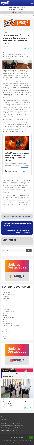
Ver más (17, 177)
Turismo (5, 336)
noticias (16, 209)
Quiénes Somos (6, 417)
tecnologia (22, 209)
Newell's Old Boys (8, 311)
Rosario (4, 321)
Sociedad (5, 330)
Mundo (4, 32)
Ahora (4, 290)
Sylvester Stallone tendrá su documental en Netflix (17, 224)
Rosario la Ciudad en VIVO (10, 325)
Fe (3, 303)
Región (4, 319)
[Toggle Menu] (32, 3)
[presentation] (29, 376)
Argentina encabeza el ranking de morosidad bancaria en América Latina (16, 402)
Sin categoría (6, 328)
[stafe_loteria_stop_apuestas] (17, 369)
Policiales (5, 313)
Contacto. (4, 419)
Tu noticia (5, 334)
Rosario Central (7, 323)
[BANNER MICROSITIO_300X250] (17, 261)
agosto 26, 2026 (7, 406)
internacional (9, 209)
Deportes (5, 296)
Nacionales (5, 309)
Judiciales (5, 305)
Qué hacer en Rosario (9, 317)
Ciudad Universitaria (8, 294)
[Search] (29, 250)
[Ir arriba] (31, 437)
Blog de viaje (6, 292)
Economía (5, 298)
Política (4, 315)
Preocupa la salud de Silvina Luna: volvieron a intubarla (18, 231)
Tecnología (5, 332)
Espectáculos (6, 301)
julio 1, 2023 (5, 46)
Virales (4, 338)
